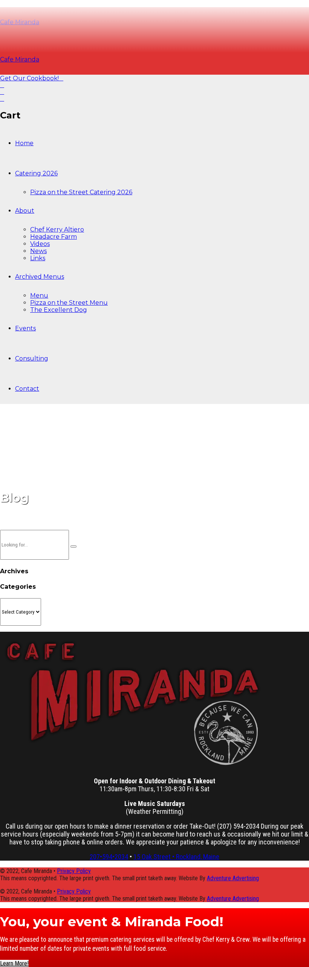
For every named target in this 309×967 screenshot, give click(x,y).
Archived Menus (39, 276)
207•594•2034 (109, 857)
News (38, 251)
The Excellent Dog (58, 309)
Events (25, 328)
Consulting (31, 358)
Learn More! (14, 963)
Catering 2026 (36, 173)
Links (37, 258)
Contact (27, 388)
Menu (39, 295)
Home (24, 143)
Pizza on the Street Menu (69, 302)
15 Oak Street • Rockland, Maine (176, 857)
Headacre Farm (53, 236)
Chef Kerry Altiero (57, 229)
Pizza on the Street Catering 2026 (81, 192)
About (24, 210)
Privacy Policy (74, 871)
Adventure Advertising (233, 878)
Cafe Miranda (19, 59)
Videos (40, 243)
